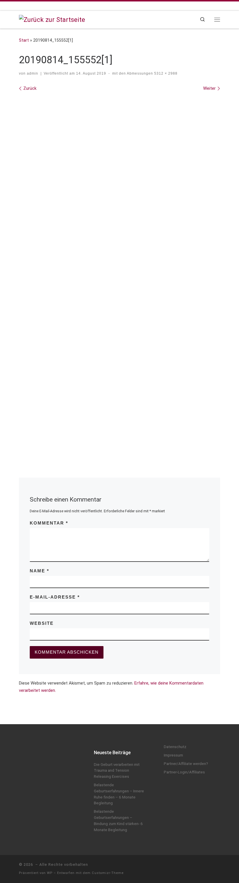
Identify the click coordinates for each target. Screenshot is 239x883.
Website (42, 623)
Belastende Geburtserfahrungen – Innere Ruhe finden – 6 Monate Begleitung (119, 794)
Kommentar (49, 523)
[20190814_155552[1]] (119, 275)
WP (49, 873)
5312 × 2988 (165, 73)
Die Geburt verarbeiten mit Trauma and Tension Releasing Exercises (117, 770)
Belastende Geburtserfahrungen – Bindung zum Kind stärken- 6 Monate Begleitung (118, 820)
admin (32, 73)
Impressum (173, 755)
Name (39, 571)
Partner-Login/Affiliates (184, 772)
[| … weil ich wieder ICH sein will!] (52, 19)
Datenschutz (175, 747)
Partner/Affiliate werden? (186, 763)
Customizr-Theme (108, 873)
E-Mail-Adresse (55, 597)
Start (24, 40)
